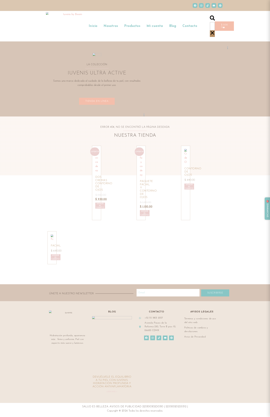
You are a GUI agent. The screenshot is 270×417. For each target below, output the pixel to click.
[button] (212, 18)
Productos (132, 26)
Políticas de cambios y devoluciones (196, 330)
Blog (172, 26)
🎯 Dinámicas (267, 208)
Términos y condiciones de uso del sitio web (200, 321)
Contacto (189, 26)
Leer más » (112, 392)
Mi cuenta (155, 26)
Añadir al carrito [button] (100, 205)
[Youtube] (214, 5)
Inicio (93, 26)
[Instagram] (201, 5)
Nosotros (111, 26)
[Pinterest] (220, 5)
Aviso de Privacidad (195, 337)
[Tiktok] (207, 5)
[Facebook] (195, 5)
